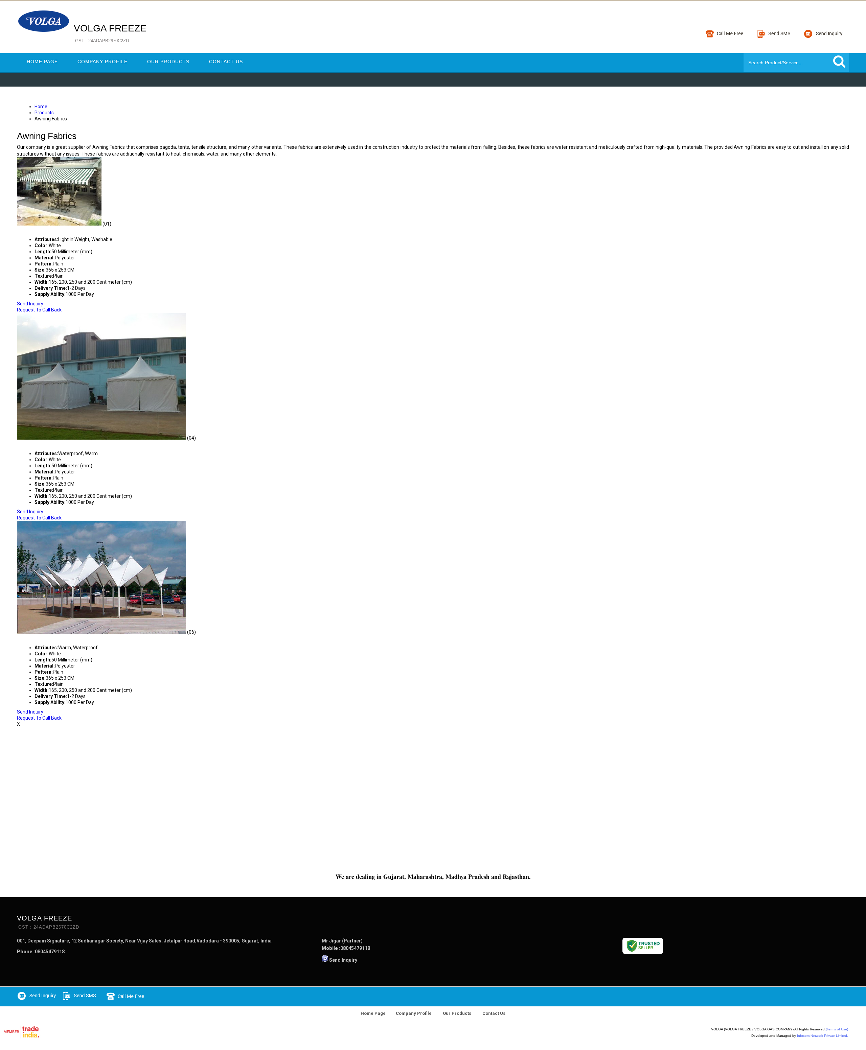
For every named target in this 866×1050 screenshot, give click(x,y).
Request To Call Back (39, 309)
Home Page (42, 61)
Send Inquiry (30, 303)
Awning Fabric (41, 230)
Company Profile (102, 61)
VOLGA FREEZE (110, 33)
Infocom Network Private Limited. (822, 1035)
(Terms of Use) (837, 1029)
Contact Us (226, 61)
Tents (27, 444)
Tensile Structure (49, 638)
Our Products (168, 61)
